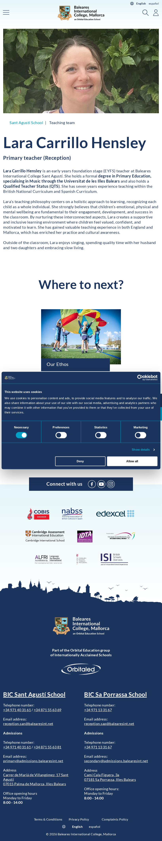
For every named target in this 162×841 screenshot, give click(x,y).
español (154, 3)
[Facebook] (92, 484)
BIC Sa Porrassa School (115, 694)
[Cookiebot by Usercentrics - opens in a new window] (140, 378)
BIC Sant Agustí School (34, 694)
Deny (80, 461)
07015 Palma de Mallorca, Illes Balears (34, 784)
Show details (141, 449)
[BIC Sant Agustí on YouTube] (101, 484)
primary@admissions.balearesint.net (33, 761)
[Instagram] (111, 484)
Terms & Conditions (48, 819)
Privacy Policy (79, 819)
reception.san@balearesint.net (28, 723)
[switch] (61, 435)
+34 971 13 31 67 (98, 710)
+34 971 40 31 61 (17, 710)
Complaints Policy (115, 819)
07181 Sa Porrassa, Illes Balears (110, 779)
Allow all (132, 461)
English (141, 3)
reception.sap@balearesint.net (109, 723)
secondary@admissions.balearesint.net (116, 761)
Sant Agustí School (26, 122)
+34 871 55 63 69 (47, 710)
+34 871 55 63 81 (47, 747)
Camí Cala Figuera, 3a (101, 775)
